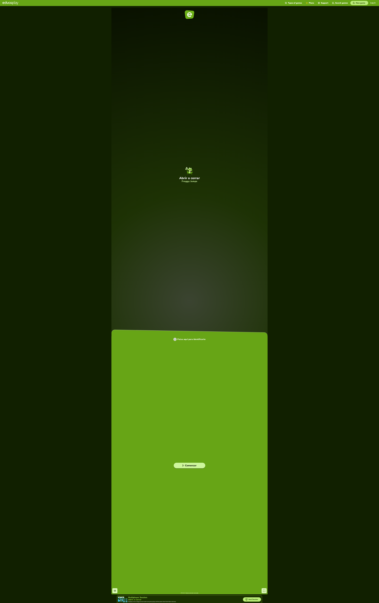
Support (324, 3)
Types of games (295, 3)
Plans (311, 3)
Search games (341, 3)
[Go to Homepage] (10, 3)
